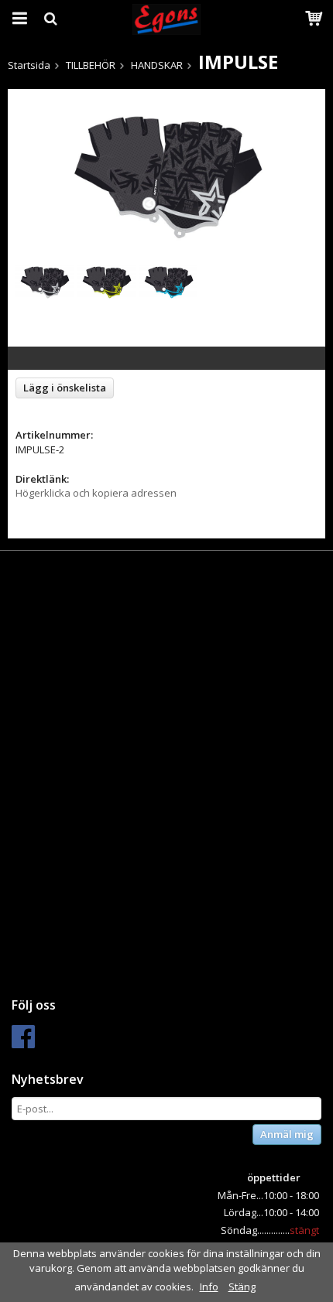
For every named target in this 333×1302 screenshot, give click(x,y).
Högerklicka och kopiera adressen (96, 493)
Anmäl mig (287, 1134)
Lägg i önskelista (64, 388)
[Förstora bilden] (166, 170)
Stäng (242, 1286)
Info (209, 1286)
